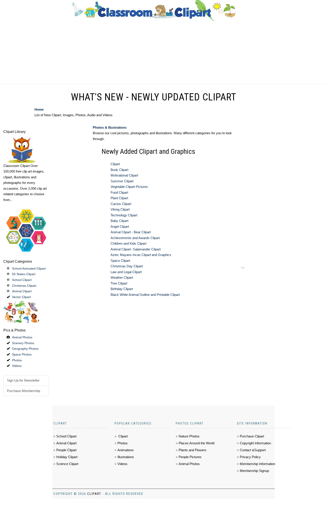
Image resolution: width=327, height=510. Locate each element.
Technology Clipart (124, 215)
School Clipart (22, 280)
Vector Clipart (21, 297)
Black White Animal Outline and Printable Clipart (145, 295)
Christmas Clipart (24, 285)
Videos (17, 366)
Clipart (115, 164)
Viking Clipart (120, 209)
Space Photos (22, 354)
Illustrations (125, 457)
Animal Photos (22, 337)
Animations (125, 450)
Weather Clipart (122, 277)
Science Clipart (67, 464)
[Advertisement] (163, 52)
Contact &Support (253, 450)
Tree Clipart (119, 283)
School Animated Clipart (29, 268)
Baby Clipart (119, 221)
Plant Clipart (119, 198)
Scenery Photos (23, 343)
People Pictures (190, 457)
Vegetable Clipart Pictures (129, 187)
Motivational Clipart (124, 175)
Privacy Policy (250, 457)
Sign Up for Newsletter (23, 380)
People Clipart (66, 450)
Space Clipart (120, 260)
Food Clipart (119, 192)
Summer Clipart (122, 181)
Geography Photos (25, 348)
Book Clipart (119, 170)
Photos (17, 360)
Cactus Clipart (121, 204)
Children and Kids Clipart (128, 243)
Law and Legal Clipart (126, 272)
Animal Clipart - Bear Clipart (131, 232)
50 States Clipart (23, 274)
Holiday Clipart (66, 457)
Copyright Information (255, 443)
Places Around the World (196, 443)
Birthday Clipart (122, 289)
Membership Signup (254, 471)
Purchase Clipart (252, 436)
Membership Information (257, 464)
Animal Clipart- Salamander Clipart (136, 249)
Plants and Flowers (192, 450)
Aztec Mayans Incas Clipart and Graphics (141, 255)
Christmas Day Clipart (127, 266)
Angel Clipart (120, 226)
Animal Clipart (22, 291)
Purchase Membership (23, 391)
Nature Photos (189, 436)
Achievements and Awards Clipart (135, 238)
